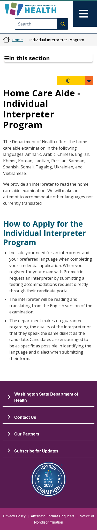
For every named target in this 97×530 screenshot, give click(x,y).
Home (17, 39)
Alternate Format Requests (52, 515)
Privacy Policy (14, 515)
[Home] (39, 9)
